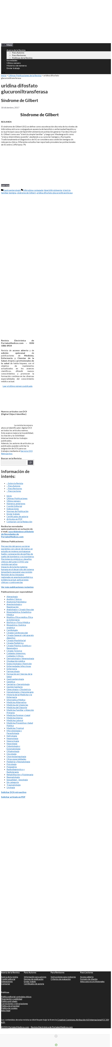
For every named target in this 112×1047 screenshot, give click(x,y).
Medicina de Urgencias (17, 705)
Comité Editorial (14, 506)
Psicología (11, 764)
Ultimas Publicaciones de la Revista (24, 75)
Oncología (11, 754)
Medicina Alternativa (16, 702)
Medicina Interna (15, 717)
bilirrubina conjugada (33, 190)
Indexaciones (13, 508)
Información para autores (35, 977)
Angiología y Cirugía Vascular (20, 609)
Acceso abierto (87, 977)
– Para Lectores (14, 491)
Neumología (12, 738)
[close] (56, 1036)
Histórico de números (17, 65)
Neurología (12, 743)
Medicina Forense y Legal (18, 715)
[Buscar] (30, 462)
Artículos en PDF (14, 519)
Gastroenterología (12, 190)
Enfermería (12, 668)
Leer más (5, 185)
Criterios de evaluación (61, 979)
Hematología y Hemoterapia (20, 692)
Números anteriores (16, 503)
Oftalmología (13, 751)
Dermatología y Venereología (20, 658)
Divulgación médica (16, 661)
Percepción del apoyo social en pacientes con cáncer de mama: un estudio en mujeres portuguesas (17, 549)
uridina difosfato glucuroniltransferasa (55, 192)
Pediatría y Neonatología (18, 761)
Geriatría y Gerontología (18, 684)
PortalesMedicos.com (18, 1027)
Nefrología (12, 735)
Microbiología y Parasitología (14, 731)
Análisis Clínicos (14, 599)
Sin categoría (13, 782)
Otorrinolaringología (16, 756)
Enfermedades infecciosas (19, 666)
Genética (11, 681)
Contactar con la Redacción (19, 521)
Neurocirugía (13, 741)
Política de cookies (9, 1008)
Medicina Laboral (15, 720)
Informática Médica (16, 699)
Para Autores (18, 52)
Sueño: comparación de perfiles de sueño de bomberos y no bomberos (17, 555)
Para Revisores (19, 55)
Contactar (5, 984)
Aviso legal (5, 1010)
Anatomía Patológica (16, 601)
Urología (11, 787)
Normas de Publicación (17, 511)
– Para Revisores (14, 488)
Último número (14, 63)
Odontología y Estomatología (13, 747)
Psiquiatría (12, 766)
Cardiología (12, 630)
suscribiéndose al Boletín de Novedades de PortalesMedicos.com (17, 534)
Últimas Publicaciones (17, 498)
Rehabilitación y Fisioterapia (20, 774)
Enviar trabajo (13, 68)
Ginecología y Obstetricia (19, 689)
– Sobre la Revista (15, 483)
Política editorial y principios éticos (16, 997)
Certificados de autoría (17, 516)
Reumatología (13, 777)
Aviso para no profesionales (92, 981)
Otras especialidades (16, 759)
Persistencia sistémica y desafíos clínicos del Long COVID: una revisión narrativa (16, 561)
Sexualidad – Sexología (17, 779)
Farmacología (13, 671)
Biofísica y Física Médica (18, 622)
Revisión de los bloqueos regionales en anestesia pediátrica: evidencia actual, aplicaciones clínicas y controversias (17, 578)
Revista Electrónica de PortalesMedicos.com (52, 1027)
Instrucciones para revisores (63, 977)
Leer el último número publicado (18, 386)
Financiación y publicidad (11, 999)
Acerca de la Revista (16, 50)
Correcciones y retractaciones (14, 1003)
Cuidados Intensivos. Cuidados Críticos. (16, 654)
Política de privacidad (10, 1006)
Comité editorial (8, 979)
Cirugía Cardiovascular (17, 632)
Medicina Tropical (15, 728)
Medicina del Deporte (17, 707)
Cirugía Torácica (14, 650)
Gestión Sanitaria (15, 686)
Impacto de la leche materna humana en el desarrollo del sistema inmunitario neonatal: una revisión (17, 569)
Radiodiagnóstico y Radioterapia (16, 770)
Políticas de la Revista (22, 57)
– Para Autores (13, 486)
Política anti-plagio (9, 1001)
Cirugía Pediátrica (15, 643)
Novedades (12, 60)
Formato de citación (89, 979)
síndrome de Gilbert (26, 192)
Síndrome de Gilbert (19, 100)
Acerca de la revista (9, 977)
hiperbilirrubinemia (53, 190)
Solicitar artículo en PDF (13, 797)
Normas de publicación (33, 979)
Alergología (12, 596)
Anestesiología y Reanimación (14, 605)
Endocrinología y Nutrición (19, 663)
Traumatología (13, 784)
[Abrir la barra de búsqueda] (3, 73)
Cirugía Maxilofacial (16, 640)
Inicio (3, 75)
